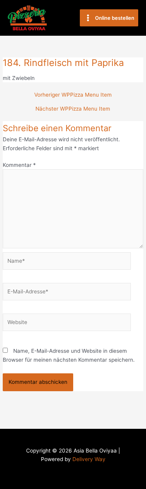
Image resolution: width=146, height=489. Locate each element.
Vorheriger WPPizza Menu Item (73, 95)
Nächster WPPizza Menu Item (72, 109)
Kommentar (19, 165)
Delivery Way (89, 459)
